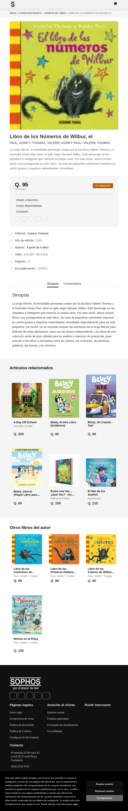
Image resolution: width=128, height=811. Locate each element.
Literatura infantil (30, 13)
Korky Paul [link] (71, 143)
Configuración (104, 798)
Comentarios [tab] (72, 283)
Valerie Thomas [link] (96, 143)
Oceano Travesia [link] (38, 233)
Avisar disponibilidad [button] (29, 205)
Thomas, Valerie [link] (46, 143)
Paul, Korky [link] (20, 143)
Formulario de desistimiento (62, 725)
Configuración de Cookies (24, 737)
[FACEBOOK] (13, 695)
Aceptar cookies (104, 784)
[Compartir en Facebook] (17, 218)
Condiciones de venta (22, 718)
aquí (75, 804)
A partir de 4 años (55, 13)
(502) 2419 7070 (20, 766)
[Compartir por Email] (38, 218)
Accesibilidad (54, 731)
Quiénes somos (55, 712)
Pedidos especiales (58, 718)
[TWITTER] (21, 695)
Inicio (13, 13)
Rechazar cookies (104, 791)
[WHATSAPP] (38, 695)
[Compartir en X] (24, 218)
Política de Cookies (20, 731)
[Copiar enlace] (45, 218)
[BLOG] (46, 695)
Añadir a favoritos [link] (27, 200)
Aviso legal (16, 712)
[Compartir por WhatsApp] (31, 218)
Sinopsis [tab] (53, 283)
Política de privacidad (22, 725)
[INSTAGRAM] (29, 695)
